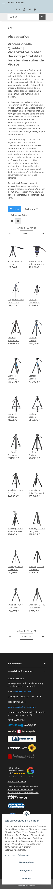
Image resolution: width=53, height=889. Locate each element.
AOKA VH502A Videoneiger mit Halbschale (36, 263)
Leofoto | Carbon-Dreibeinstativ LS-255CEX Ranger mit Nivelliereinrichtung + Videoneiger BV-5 (37, 339)
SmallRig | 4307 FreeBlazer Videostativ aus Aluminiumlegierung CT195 (16, 606)
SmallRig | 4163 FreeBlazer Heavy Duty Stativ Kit (16, 530)
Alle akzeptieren (26, 862)
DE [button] (15, 9)
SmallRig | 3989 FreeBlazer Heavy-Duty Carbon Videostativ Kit (15, 492)
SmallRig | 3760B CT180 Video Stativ (37, 606)
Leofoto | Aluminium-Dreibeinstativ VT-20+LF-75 (35, 301)
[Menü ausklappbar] (3, 2)
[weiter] (43, 233)
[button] (24, 9)
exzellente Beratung (24, 189)
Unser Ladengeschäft (23, 715)
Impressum (10, 855)
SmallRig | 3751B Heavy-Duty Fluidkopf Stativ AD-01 (37, 530)
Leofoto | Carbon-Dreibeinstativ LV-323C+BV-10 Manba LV (37, 377)
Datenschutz (24, 855)
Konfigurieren (26, 870)
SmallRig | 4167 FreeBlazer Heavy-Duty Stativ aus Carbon (37, 568)
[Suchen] (42, 17)
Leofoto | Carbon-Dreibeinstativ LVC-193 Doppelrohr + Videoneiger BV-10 (36, 415)
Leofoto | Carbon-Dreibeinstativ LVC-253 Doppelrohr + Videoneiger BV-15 (15, 453)
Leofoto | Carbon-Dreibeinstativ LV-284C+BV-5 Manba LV (16, 377)
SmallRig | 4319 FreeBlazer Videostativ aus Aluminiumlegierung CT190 (16, 568)
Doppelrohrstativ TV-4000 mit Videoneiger (16, 301)
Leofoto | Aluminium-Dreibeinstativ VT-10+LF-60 (14, 339)
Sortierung (30, 209)
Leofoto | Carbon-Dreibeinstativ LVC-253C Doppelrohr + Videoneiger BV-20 (15, 415)
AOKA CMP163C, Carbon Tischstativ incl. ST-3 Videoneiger (16, 263)
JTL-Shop (31, 885)
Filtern (15, 209)
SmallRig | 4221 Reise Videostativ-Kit (37, 492)
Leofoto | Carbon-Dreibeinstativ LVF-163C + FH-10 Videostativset (37, 453)
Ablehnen (26, 878)
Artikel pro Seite (19, 215)
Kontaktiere (34, 183)
